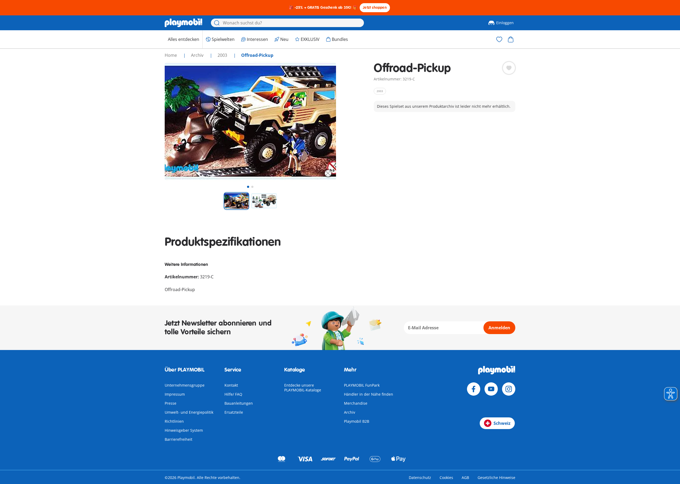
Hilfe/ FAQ (233, 394)
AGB (465, 477)
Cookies (446, 477)
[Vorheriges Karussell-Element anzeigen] (178, 121)
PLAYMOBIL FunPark (362, 385)
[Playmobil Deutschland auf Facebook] (473, 389)
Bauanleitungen (238, 403)
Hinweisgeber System (184, 430)
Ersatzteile (233, 412)
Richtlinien (174, 421)
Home (171, 55)
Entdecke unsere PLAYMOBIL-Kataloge (302, 387)
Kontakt (231, 385)
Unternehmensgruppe (185, 385)
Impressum (175, 394)
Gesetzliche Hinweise (496, 477)
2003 (223, 55)
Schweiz (502, 423)
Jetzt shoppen (375, 7)
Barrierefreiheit (178, 439)
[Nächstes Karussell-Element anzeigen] (322, 121)
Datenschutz (420, 477)
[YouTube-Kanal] (491, 389)
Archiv (349, 412)
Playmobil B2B (356, 421)
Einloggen (505, 22)
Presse (170, 403)
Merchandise (355, 403)
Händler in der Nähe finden (368, 394)
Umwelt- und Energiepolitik (189, 412)
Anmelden (499, 328)
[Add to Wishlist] (509, 68)
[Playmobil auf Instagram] (508, 389)
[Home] (183, 23)
